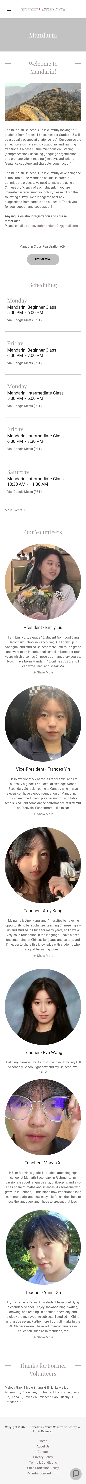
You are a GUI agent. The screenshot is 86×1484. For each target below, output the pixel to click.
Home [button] (43, 1441)
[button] (10, 9)
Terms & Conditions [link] (43, 1462)
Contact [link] (43, 1452)
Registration (43, 259)
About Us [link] (43, 1446)
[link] (43, 9)
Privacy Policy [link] (43, 1457)
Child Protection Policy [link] (43, 1468)
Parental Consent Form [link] (43, 1473)
